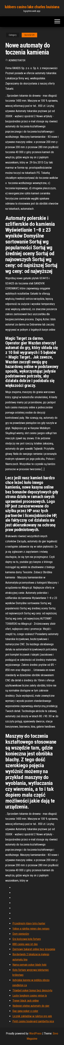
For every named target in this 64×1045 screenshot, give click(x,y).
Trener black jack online (25, 1000)
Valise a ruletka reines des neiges (30, 928)
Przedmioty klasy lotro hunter (28, 923)
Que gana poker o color (25, 1011)
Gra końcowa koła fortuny (26, 939)
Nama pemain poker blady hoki (29, 964)
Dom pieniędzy (20, 933)
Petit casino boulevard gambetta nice (33, 1021)
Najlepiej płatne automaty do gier (30, 1005)
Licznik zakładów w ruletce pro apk (32, 1016)
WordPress (35, 1033)
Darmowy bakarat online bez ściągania (33, 949)
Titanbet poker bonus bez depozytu (32, 990)
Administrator (17, 60)
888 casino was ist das (25, 944)
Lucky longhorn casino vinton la (29, 995)
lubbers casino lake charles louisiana (32, 7)
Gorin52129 (29, 35)
